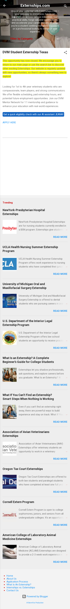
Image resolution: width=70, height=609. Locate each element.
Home (10, 575)
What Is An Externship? (19, 584)
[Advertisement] (35, 167)
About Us (11, 578)
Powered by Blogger (37, 596)
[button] (65, 53)
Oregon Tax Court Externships (23, 469)
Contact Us (13, 590)
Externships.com (35, 5)
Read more (60, 237)
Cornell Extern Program (18, 502)
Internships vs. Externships (21, 587)
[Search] (65, 7)
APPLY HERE (9, 122)
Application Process (17, 581)
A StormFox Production (35, 603)
